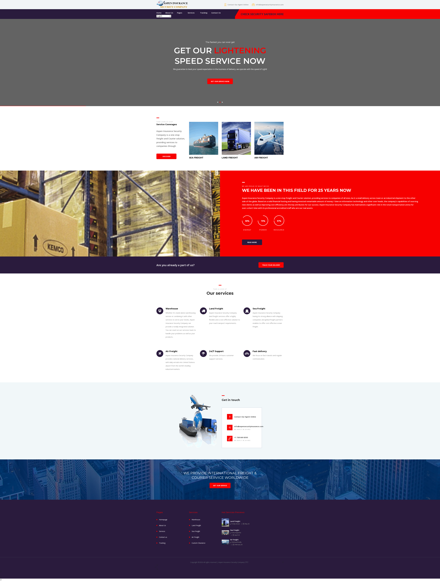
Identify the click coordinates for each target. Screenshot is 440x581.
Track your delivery (271, 265)
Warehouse (196, 519)
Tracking (203, 13)
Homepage (163, 519)
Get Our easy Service (220, 85)
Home (158, 13)
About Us (169, 13)
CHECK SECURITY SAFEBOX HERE (262, 14)
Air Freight (195, 537)
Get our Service (220, 485)
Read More (252, 242)
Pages (179, 13)
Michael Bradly (236, 542)
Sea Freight (196, 531)
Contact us (216, 13)
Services (191, 13)
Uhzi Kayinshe (236, 533)
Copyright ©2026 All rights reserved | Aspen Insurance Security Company (217, 562)
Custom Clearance (198, 543)
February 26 (238, 545)
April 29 (237, 535)
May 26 (247, 524)
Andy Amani (236, 524)
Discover (166, 156)
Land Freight (196, 525)
